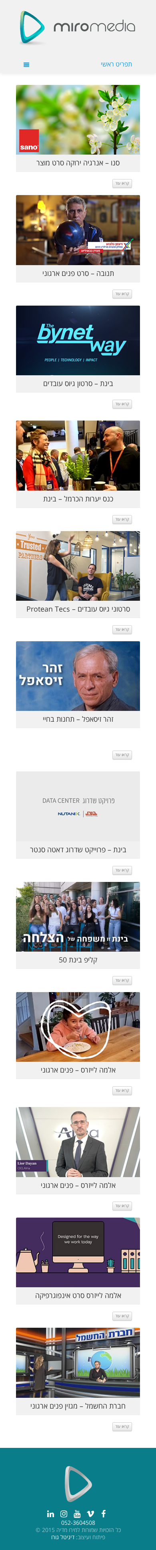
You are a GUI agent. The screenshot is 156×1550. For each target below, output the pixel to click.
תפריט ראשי (116, 64)
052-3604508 (78, 1523)
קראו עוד (122, 183)
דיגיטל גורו (62, 1537)
